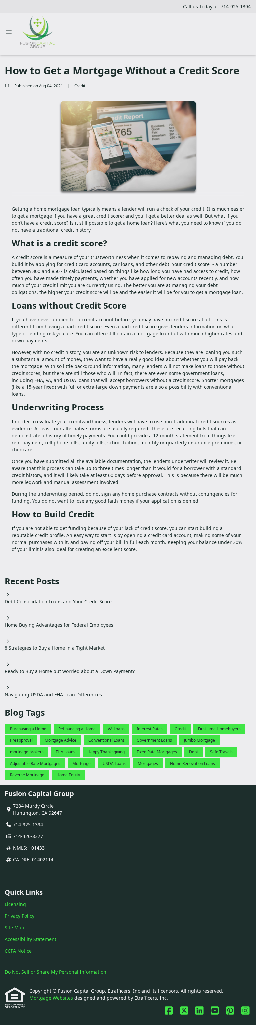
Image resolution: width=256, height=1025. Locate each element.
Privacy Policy (19, 916)
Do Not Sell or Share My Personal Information (55, 972)
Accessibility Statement (30, 939)
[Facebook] (169, 1011)
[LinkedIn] (199, 1011)
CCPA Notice (18, 951)
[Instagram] (245, 1011)
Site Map (14, 927)
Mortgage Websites (51, 998)
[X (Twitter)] (184, 1011)
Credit (79, 85)
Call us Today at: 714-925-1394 (217, 6)
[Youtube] (215, 1011)
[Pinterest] (230, 1011)
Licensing (15, 904)
